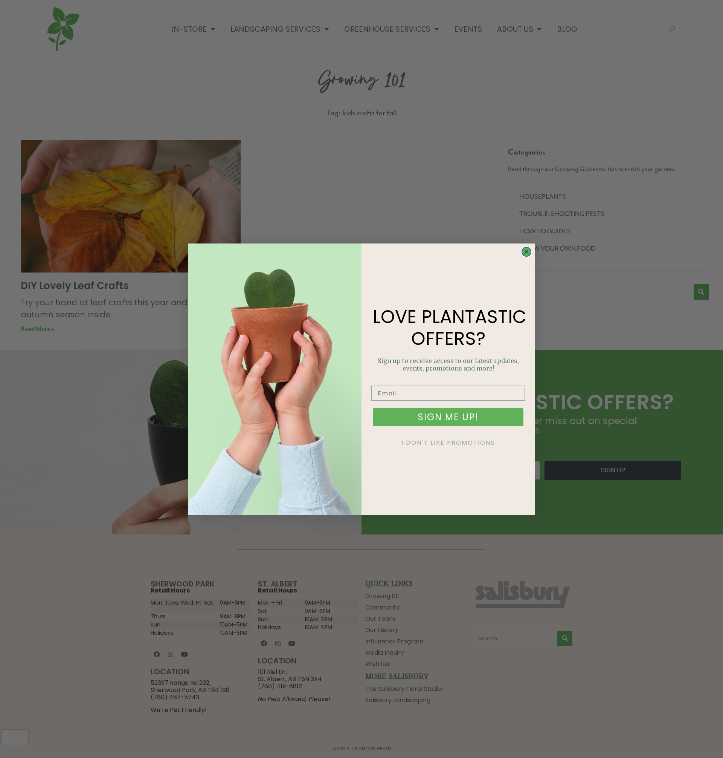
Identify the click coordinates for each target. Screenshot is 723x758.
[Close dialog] (526, 251)
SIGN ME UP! (448, 417)
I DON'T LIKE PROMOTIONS (448, 442)
